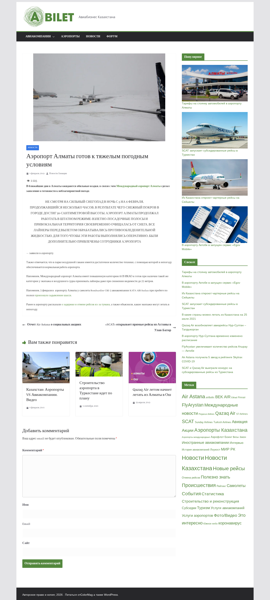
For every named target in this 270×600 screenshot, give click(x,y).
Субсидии (189, 508)
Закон (243, 437)
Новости (93, 36)
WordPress (111, 594)
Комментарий (33, 450)
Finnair (241, 397)
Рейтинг (221, 486)
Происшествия (199, 485)
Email (26, 524)
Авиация (239, 422)
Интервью (236, 442)
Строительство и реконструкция (210, 501)
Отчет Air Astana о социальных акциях (54, 324)
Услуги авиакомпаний (228, 508)
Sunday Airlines (204, 422)
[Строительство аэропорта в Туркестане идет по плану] (99, 354)
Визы (236, 437)
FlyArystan (193, 404)
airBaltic (210, 397)
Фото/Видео (225, 515)
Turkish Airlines (222, 422)
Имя (25, 505)
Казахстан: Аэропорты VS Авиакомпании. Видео (45, 394)
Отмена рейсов (191, 477)
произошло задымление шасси (53, 295)
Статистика (213, 494)
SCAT (188, 421)
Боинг (228, 437)
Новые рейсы (229, 468)
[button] (53, 36)
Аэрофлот (217, 436)
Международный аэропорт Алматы (138, 186)
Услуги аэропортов (197, 516)
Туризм (203, 508)
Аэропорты (70, 36)
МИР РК (228, 449)
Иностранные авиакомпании (205, 443)
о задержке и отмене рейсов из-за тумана (86, 304)
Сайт (26, 543)
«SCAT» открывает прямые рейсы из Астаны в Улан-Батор (138, 327)
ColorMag (86, 594)
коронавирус (230, 523)
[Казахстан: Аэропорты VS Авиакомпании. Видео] (46, 354)
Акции (188, 430)
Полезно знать (215, 477)
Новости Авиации (58, 173)
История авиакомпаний (195, 449)
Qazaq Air (225, 413)
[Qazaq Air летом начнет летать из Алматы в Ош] (152, 354)
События (191, 493)
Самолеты (236, 485)
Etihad (234, 397)
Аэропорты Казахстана (220, 430)
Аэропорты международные (196, 437)
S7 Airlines (242, 414)
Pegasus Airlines (206, 414)
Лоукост (215, 449)
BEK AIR (222, 397)
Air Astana (193, 396)
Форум (112, 36)
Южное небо (210, 523)
